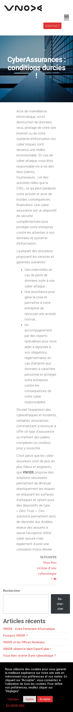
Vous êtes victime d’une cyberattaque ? (29, 655)
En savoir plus (15, 705)
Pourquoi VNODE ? (15, 635)
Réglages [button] (13, 699)
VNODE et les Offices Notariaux (24, 642)
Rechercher (11, 591)
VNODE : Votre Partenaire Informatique (29, 629)
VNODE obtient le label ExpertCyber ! (27, 649)
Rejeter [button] (30, 699)
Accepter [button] (45, 699)
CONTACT (52, 25)
